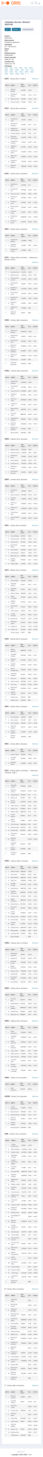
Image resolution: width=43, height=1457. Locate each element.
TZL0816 (23, 723)
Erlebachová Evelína (15, 1196)
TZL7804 (23, 930)
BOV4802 (23, 1047)
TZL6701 (22, 1000)
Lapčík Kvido (15, 1152)
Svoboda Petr (15, 933)
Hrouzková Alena (14, 1319)
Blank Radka (15, 433)
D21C (26, 68)
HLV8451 (23, 351)
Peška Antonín (15, 1054)
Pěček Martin (15, 877)
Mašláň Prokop (13, 665)
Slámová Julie (15, 194)
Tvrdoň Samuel (13, 615)
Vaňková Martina (13, 313)
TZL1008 (23, 670)
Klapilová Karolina (13, 245)
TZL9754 (23, 279)
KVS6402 (23, 1418)
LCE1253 (23, 137)
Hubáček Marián (13, 584)
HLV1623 (23, 1205)
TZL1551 (23, 1119)
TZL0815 (23, 758)
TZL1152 (23, 120)
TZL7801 (23, 924)
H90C (12, 74)
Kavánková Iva (15, 272)
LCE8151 (23, 336)
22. (9, 1235)
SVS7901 (22, 830)
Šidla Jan (14, 880)
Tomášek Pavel (13, 1037)
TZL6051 (23, 449)
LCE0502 (23, 806)
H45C (26, 72)
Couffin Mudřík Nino (14, 1108)
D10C (6, 68)
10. (9, 161)
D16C (21, 68)
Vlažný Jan (14, 808)
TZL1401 (23, 1167)
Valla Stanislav (13, 1089)
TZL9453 (23, 308)
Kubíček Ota (14, 542)
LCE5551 (23, 491)
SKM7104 (23, 900)
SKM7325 (23, 888)
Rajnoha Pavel (15, 1270)
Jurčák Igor (14, 1273)
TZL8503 (23, 913)
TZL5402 (23, 962)
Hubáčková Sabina (14, 250)
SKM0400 (23, 824)
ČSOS (30, 1455)
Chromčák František (14, 1070)
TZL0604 (23, 795)
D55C (12, 70)
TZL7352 (23, 404)
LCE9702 (23, 1435)
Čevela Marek (15, 539)
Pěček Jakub (15, 812)
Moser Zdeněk (13, 1007)
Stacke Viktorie (15, 133)
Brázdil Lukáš (15, 681)
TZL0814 (23, 717)
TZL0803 (23, 737)
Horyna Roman (13, 802)
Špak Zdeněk (15, 936)
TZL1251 (23, 142)
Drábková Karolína (14, 1208)
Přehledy (15, 29)
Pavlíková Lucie (14, 202)
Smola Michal (13, 815)
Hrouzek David (15, 1127)
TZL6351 (23, 456)
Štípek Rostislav (13, 967)
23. (9, 1239)
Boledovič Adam (14, 622)
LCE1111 (23, 584)
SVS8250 (23, 1338)
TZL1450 (23, 1115)
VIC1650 (23, 1263)
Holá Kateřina (15, 1357)
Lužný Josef (14, 1051)
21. (8, 1232)
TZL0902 (23, 655)
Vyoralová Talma (14, 197)
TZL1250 (23, 161)
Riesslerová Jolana (14, 1360)
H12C (27, 70)
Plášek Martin (15, 1003)
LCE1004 (23, 700)
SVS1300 (23, 1112)
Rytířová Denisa (13, 166)
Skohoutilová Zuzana (15, 1239)
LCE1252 (23, 1188)
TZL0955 (23, 185)
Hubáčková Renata (14, 336)
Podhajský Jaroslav (14, 954)
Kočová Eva (14, 359)
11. (8, 166)
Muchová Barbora (13, 346)
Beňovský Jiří (15, 1014)
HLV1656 (24, 1208)
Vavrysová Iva (15, 391)
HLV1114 (23, 615)
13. (8, 629)
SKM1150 (23, 166)
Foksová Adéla (13, 1188)
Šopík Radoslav (14, 1032)
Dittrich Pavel (15, 871)
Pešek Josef (14, 700)
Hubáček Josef (13, 844)
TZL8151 (23, 1397)
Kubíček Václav (13, 839)
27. (9, 1258)
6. (8, 142)
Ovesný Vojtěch (13, 1123)
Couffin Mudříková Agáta (14, 1162)
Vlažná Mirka (15, 460)
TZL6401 (22, 1011)
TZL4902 (23, 974)
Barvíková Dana (14, 1338)
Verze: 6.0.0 (20, 1452)
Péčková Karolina (13, 1373)
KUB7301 (23, 892)
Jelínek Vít (14, 958)
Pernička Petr (15, 896)
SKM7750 (24, 331)
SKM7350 (24, 424)
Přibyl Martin (14, 930)
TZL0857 (23, 245)
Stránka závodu (28, 29)
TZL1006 (23, 684)
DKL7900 (23, 904)
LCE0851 (23, 250)
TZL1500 (23, 546)
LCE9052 (24, 275)
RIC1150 (23, 147)
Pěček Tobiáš (15, 593)
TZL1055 (23, 202)
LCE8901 (22, 808)
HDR (22, 74)
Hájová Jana (15, 449)
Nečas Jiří (14, 798)
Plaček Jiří (14, 626)
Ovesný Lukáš (15, 1205)
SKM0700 (23, 812)
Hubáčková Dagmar (14, 298)
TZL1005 (23, 665)
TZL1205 (23, 626)
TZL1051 (23, 212)
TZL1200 (23, 580)
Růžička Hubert (13, 602)
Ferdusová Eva (15, 452)
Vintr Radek (14, 920)
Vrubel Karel (14, 1011)
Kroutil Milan (14, 982)
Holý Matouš (15, 1232)
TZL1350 (23, 99)
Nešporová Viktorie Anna (15, 129)
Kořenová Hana (13, 222)
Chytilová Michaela (13, 363)
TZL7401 (23, 908)
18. (8, 933)
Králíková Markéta (14, 1310)
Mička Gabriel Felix (14, 670)
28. (9, 1263)
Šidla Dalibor (15, 580)
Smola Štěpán (15, 536)
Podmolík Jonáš (14, 1406)
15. (8, 839)
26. (9, 1253)
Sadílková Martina (14, 1378)
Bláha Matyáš (15, 1149)
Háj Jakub (14, 874)
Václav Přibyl (15, 1235)
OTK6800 (23, 971)
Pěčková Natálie (13, 1175)
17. (8, 930)
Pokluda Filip (15, 1212)
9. (8, 156)
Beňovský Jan (15, 556)
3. (8, 99)
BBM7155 (23, 414)
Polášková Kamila (14, 467)
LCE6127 (22, 844)
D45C (6, 70)
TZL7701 (23, 920)
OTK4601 (23, 1057)
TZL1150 (23, 129)
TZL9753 (23, 272)
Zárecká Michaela (14, 1327)
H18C (11, 72)
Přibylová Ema (15, 99)
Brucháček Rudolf (14, 1305)
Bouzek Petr (14, 830)
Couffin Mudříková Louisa (14, 1227)
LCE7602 (23, 802)
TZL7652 (23, 429)
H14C (32, 70)
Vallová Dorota (15, 102)
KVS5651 (23, 513)
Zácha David (15, 824)
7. (8, 147)
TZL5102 (23, 958)
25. (9, 1248)
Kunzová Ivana (13, 414)
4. (8, 102)
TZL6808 (23, 880)
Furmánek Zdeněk (14, 978)
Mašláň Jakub (13, 923)
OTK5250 (24, 508)
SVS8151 (23, 303)
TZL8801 (22, 820)
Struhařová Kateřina (14, 1343)
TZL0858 (23, 240)
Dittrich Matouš (13, 650)
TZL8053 (23, 341)
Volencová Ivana (14, 508)
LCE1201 (23, 619)
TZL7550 (23, 359)
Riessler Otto (15, 971)
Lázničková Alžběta (14, 240)
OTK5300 (23, 1065)
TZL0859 (23, 1373)
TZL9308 (23, 849)
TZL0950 (23, 190)
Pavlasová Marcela (14, 1368)
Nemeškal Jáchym (14, 1156)
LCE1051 (23, 194)
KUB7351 (23, 419)
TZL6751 (23, 472)
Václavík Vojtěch (13, 727)
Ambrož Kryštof (13, 736)
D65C (17, 70)
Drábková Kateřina (13, 351)
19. (8, 1221)
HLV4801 (23, 1054)
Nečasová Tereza (14, 1248)
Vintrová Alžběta (13, 1425)
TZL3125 (22, 1089)
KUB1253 (23, 156)
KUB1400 (23, 556)
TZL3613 (23, 1061)
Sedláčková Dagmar (14, 419)
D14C (16, 68)
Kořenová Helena (14, 161)
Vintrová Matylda (13, 1119)
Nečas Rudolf (15, 827)
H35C (21, 72)
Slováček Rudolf (13, 962)
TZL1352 (23, 102)
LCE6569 (23, 382)
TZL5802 (23, 1032)
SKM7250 (24, 400)
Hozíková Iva (15, 463)
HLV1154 (23, 124)
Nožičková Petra (14, 356)
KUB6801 (22, 1014)
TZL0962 (23, 198)
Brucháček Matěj (14, 546)
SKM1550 (24, 1175)
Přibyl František (13, 597)
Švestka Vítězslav (14, 892)
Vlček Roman (15, 927)
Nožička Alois (15, 1432)
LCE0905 (24, 1149)
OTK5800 (23, 1037)
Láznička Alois (13, 1061)
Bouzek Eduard (13, 1221)
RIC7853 (23, 395)
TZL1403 (23, 1108)
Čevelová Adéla (14, 147)
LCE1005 (24, 1152)
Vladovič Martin (14, 1167)
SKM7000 (23, 927)
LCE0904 (23, 688)
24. (9, 1243)
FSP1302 (23, 560)
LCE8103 (23, 917)
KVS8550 (23, 346)
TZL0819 (23, 732)
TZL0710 (23, 720)
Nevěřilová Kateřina (14, 289)
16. (9, 927)
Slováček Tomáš (13, 786)
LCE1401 (23, 1156)
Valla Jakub (14, 720)
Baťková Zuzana (13, 1397)
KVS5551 (23, 503)
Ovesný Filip (14, 1410)
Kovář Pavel (14, 1421)
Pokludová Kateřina (14, 1353)
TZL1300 (23, 550)
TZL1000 (23, 660)
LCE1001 (23, 697)
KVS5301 (23, 1042)
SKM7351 (23, 433)
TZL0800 (23, 763)
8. (8, 152)
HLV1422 (23, 1123)
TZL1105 (23, 597)
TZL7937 (23, 933)
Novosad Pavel (13, 908)
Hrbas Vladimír (13, 1042)
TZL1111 (22, 632)
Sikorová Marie (15, 495)
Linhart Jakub (15, 754)
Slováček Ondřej (13, 655)
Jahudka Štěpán (13, 589)
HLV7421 (23, 982)
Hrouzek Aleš (15, 1171)
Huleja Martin (15, 795)
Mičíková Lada (13, 400)
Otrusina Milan (13, 1414)
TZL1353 (23, 95)
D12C (11, 68)
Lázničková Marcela (14, 472)
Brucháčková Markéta (15, 1315)
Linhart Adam (15, 717)
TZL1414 (23, 536)
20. (9, 1227)
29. (9, 1267)
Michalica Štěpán (14, 688)
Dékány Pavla (15, 275)
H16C (6, 72)
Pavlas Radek (13, 913)
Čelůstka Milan (13, 1348)
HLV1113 (23, 622)
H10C (22, 70)
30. (9, 1270)
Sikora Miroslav (13, 1047)
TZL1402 (23, 564)
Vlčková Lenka (15, 1331)
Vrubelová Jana (14, 404)
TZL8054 (23, 1343)
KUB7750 (23, 409)
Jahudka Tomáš (13, 758)
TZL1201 (23, 607)
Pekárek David (13, 660)
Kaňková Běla (15, 1267)
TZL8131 (22, 816)
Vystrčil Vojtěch (13, 732)
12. (8, 626)
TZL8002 (23, 786)
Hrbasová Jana (14, 503)
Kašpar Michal (13, 849)
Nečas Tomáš (13, 820)
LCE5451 (23, 499)
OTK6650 (24, 1361)
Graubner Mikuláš (14, 674)
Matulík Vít (14, 619)
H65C (6, 74)
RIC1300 (23, 539)
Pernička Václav (13, 791)
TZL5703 (22, 827)
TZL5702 (23, 967)
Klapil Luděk (14, 1364)
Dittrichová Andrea (14, 331)
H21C (16, 72)
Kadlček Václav (13, 1402)
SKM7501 (23, 871)
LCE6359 (23, 391)
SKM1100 (23, 593)
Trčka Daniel (14, 611)
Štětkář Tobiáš (15, 1184)
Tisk (7, 29)
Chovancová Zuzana (15, 279)
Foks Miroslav (15, 1192)
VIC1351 (23, 90)
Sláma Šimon (15, 806)
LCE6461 (23, 452)
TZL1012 (23, 693)
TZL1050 (23, 222)
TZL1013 (23, 674)
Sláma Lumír (15, 917)
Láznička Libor (13, 1000)
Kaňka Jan (14, 629)
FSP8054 (23, 356)
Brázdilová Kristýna (14, 124)
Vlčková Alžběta (13, 90)
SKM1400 (23, 1127)
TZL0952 (23, 207)
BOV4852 (24, 495)
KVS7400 (23, 978)
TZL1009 (23, 678)
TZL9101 (22, 798)
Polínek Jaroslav (13, 1065)
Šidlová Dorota (15, 1115)
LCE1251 (23, 133)
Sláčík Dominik (13, 1258)
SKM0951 (23, 217)
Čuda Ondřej (15, 723)
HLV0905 (23, 681)
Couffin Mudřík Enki (14, 1145)
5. (8, 137)
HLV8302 (23, 1410)
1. (8, 90)
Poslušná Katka (13, 212)
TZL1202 (23, 629)
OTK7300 (23, 884)
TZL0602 (23, 791)
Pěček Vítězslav (14, 900)
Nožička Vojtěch (13, 560)
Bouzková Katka (13, 303)
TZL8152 (23, 1315)
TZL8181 (23, 284)
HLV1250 (23, 152)
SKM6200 (23, 1007)
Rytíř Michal (14, 888)
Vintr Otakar (14, 550)
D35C (31, 68)
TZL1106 (23, 602)
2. (8, 95)
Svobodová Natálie (14, 142)
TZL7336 (23, 896)
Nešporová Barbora (14, 429)
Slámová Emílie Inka (14, 137)
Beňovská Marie (14, 156)
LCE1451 (23, 1201)
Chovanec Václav (14, 834)
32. (9, 1277)
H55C (32, 72)
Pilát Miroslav (15, 904)
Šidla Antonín (15, 1057)
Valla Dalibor (15, 1323)
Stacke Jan (14, 697)
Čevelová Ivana (14, 395)
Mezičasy (35, 79)
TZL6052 (23, 467)
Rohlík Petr (14, 1418)
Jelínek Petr (14, 974)
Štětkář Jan (14, 1334)
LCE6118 (22, 1003)
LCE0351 (23, 298)
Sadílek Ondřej (13, 884)
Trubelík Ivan (15, 1435)
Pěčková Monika (13, 424)
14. (8, 834)
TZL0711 (23, 727)
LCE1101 (23, 611)
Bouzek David (15, 1112)
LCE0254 (24, 289)
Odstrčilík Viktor (14, 1300)
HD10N (17, 74)
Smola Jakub (15, 632)
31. (8, 1273)
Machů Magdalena (15, 1253)
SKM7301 (23, 877)
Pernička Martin (13, 763)
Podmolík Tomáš (14, 853)
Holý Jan (13, 678)
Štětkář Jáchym (13, 693)
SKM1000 (23, 650)
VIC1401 (23, 542)
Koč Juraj (14, 684)
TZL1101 (23, 589)
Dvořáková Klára (14, 152)
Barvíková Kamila (14, 1281)
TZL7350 (23, 387)
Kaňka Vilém (14, 564)
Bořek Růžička (15, 553)
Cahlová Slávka (13, 499)
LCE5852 (23, 460)
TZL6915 (22, 853)
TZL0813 (23, 754)
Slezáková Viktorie (14, 95)
